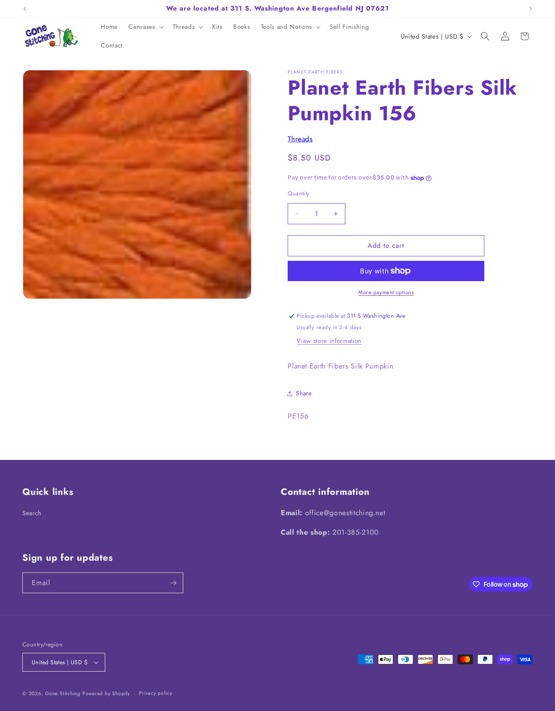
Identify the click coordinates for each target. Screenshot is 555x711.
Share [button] (304, 393)
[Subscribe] (173, 583)
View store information (329, 340)
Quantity (299, 194)
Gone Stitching (62, 693)
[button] (145, 27)
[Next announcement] (531, 8)
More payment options (386, 292)
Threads (300, 139)
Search (31, 513)
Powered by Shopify (106, 693)
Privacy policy (155, 693)
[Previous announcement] (25, 8)
